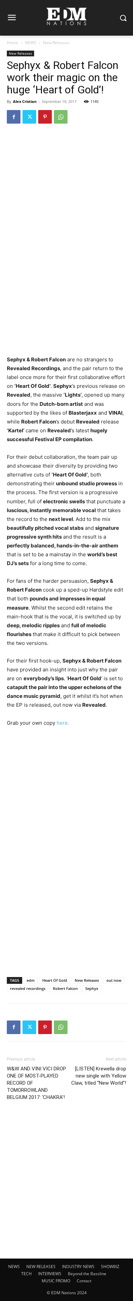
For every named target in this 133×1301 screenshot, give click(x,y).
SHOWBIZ (110, 1266)
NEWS (30, 43)
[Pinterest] (45, 117)
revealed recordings (27, 988)
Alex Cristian (24, 101)
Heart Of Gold (54, 980)
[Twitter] (29, 117)
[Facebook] (13, 117)
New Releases (56, 43)
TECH (26, 1274)
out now (113, 980)
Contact (84, 1281)
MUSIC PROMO (56, 1281)
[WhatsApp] (61, 117)
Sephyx (91, 988)
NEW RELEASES (41, 1266)
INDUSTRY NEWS (78, 1266)
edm (31, 980)
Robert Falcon (65, 988)
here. (63, 723)
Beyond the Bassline (87, 1274)
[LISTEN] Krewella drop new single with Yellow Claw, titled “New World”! (98, 1076)
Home (12, 43)
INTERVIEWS (49, 1274)
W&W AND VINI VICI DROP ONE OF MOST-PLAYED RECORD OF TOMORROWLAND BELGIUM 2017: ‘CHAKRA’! (36, 1083)
